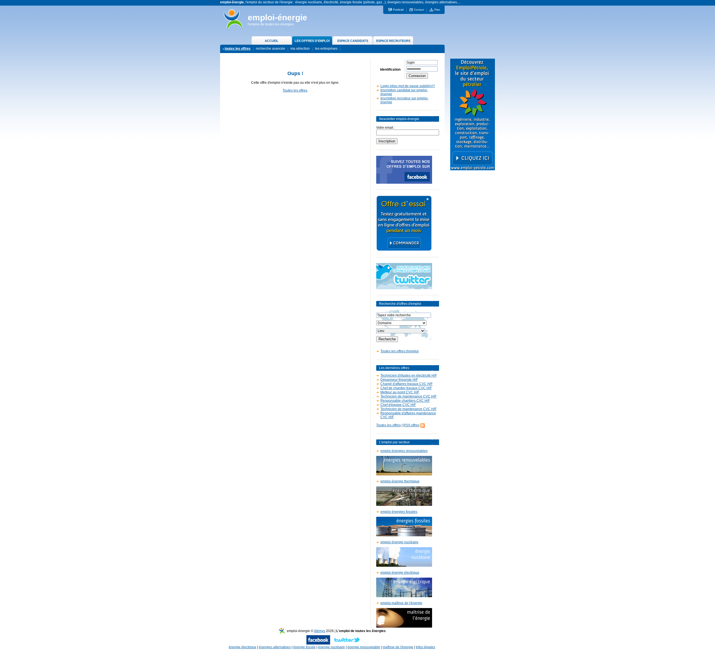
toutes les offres (238, 49)
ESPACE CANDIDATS (352, 40)
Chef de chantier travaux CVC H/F (406, 388)
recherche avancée (270, 49)
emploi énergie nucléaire (399, 542)
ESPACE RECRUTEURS (393, 40)
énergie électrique (242, 647)
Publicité (398, 9)
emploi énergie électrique (399, 573)
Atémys (319, 631)
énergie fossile (304, 647)
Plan (437, 9)
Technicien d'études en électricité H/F (408, 375)
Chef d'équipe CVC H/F (398, 405)
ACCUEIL (271, 40)
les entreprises (326, 49)
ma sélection (300, 49)
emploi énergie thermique (400, 481)
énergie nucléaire (331, 647)
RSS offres (411, 425)
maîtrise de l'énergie (398, 647)
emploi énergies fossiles (398, 512)
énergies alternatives (275, 647)
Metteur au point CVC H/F (399, 392)
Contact (419, 9)
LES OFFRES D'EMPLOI (312, 40)
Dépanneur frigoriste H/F (399, 380)
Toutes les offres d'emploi (399, 351)
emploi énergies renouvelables (404, 451)
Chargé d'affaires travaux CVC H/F (406, 384)
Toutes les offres (295, 90)
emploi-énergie (277, 17)
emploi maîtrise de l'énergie (401, 603)
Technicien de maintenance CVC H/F (408, 396)
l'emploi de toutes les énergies (271, 24)
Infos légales (425, 647)
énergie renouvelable (363, 647)
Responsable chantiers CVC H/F (405, 401)
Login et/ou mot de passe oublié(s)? (407, 86)
